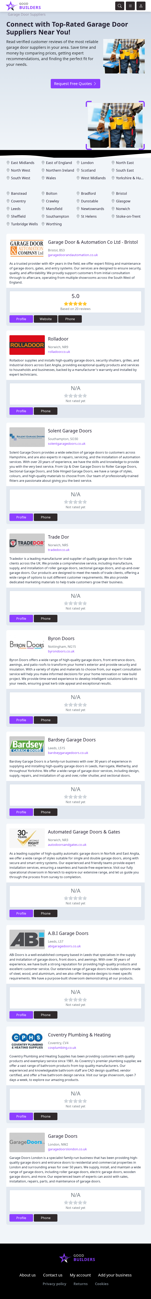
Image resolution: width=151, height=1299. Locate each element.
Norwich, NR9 (58, 347)
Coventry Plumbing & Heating (79, 1035)
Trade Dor (58, 537)
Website (46, 319)
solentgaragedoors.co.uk (67, 443)
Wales (51, 178)
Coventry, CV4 (58, 1043)
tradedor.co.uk (59, 550)
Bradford (88, 193)
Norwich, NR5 (58, 545)
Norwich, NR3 (58, 840)
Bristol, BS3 (56, 250)
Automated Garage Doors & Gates (84, 832)
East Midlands (22, 162)
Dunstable (89, 201)
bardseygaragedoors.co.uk (68, 753)
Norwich (123, 208)
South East (125, 170)
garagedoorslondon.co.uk (67, 1149)
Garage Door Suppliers (27, 14)
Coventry (18, 201)
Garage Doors (62, 1136)
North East (125, 162)
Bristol (121, 193)
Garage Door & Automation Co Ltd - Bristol (93, 242)
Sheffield (18, 216)
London (87, 162)
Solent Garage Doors (70, 431)
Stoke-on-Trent (128, 216)
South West (20, 178)
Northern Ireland (60, 170)
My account (80, 1275)
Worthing (54, 224)
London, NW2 (58, 1144)
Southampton (57, 216)
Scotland (88, 170)
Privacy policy (54, 1283)
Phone (70, 319)
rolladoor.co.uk (59, 352)
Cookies (102, 1283)
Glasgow (123, 201)
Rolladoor (58, 339)
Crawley (52, 201)
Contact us (53, 1275)
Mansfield (54, 208)
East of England (59, 162)
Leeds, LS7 (55, 941)
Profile (21, 319)
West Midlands (93, 178)
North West (20, 170)
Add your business (115, 1275)
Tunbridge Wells (24, 224)
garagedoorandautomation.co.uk (73, 255)
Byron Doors (61, 638)
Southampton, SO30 (63, 439)
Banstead (19, 193)
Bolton (51, 193)
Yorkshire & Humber (133, 178)
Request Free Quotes (73, 83)
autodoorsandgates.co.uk (67, 844)
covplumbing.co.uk (62, 1047)
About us (27, 1275)
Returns (81, 1283)
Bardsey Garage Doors (72, 740)
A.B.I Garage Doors (68, 933)
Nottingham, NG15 (62, 646)
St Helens (89, 216)
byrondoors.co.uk (61, 651)
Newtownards (92, 208)
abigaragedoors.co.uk (64, 946)
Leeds (16, 208)
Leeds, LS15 (56, 748)
